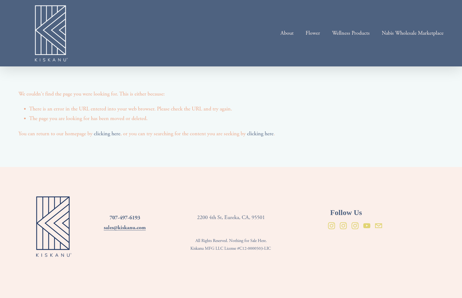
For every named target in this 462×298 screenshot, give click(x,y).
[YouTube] (367, 225)
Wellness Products (351, 33)
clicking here (107, 133)
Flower (313, 33)
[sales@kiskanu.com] (378, 225)
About (287, 33)
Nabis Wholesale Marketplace (413, 33)
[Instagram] (331, 225)
